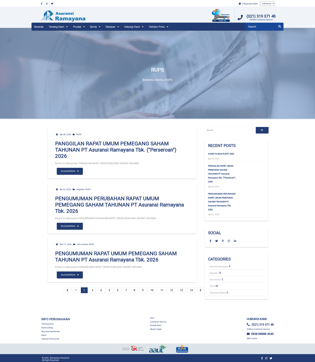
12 (171, 290)
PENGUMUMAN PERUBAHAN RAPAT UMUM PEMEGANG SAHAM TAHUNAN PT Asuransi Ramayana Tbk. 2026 (119, 204)
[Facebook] (41, 4)
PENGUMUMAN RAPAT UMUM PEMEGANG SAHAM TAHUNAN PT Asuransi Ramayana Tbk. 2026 (116, 256)
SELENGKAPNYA (68, 171)
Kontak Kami (155, 325)
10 (151, 290)
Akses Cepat (156, 329)
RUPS (78, 134)
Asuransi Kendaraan (50, 331)
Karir (152, 318)
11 (161, 290)
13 (181, 290)
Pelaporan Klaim (250, 3)
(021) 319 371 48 (261, 16)
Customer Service (158, 322)
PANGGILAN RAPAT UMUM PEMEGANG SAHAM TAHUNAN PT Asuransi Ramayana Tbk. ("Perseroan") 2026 (115, 149)
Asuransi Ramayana (219, 266)
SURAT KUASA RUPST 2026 (221, 154)
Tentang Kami (47, 324)
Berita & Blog (47, 328)
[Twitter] (52, 4)
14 (191, 290)
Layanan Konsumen (50, 339)
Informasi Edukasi (218, 293)
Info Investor (82, 244)
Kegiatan (80, 189)
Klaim (43, 335)
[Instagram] (46, 4)
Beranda (38, 26)
